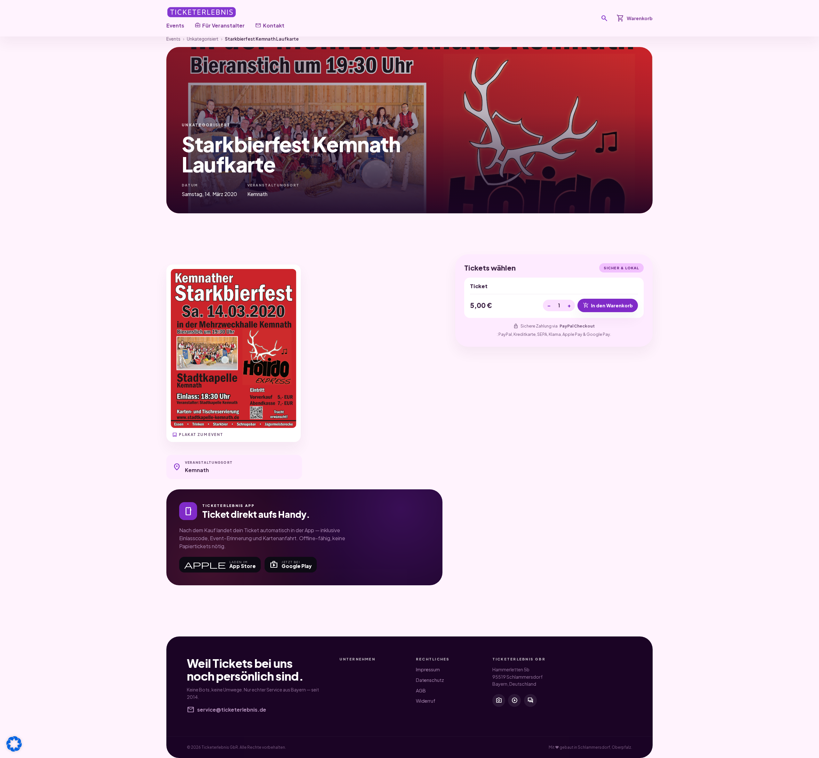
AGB (421, 690)
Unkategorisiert (203, 39)
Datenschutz (430, 680)
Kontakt (269, 25)
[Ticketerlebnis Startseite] (201, 12)
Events (175, 25)
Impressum (428, 669)
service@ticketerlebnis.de (226, 710)
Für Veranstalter (220, 25)
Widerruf (425, 701)
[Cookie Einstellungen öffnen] (14, 744)
